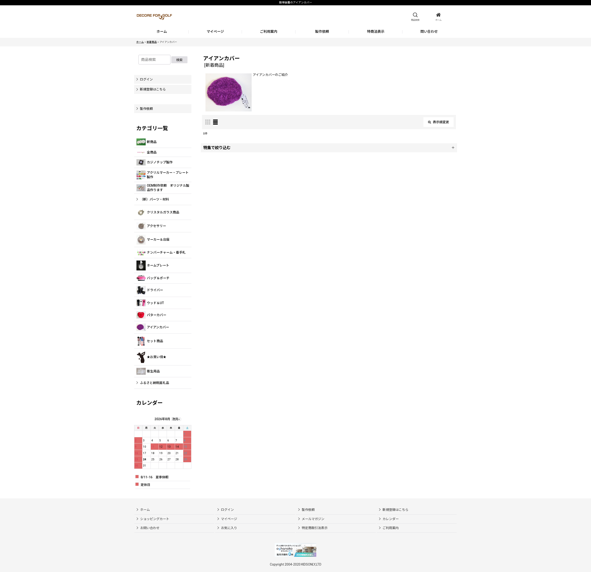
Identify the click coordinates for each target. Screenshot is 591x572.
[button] (415, 17)
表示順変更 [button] (441, 122)
